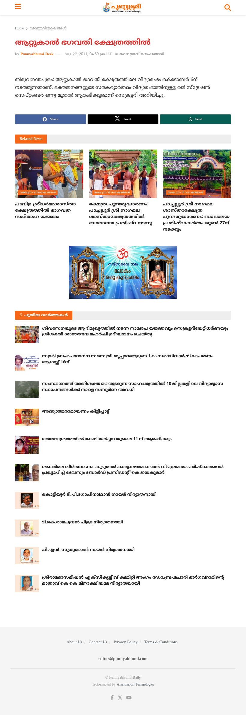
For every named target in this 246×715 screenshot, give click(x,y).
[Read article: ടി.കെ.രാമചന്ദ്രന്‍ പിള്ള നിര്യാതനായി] (27, 528)
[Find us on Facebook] (112, 698)
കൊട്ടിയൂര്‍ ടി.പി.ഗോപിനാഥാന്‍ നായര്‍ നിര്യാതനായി (99, 494)
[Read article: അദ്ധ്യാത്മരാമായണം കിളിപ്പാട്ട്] (27, 417)
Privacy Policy (126, 642)
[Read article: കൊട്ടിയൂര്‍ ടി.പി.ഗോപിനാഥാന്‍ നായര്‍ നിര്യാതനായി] (27, 500)
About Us (74, 642)
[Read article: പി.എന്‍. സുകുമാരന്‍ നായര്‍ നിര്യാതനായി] (27, 555)
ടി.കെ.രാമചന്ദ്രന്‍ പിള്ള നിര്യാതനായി (82, 522)
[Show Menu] (18, 7)
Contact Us (98, 642)
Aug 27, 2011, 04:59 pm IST (88, 54)
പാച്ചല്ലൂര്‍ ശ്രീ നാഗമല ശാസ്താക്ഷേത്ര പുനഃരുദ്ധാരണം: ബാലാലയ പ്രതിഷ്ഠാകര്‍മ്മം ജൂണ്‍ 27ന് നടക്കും (196, 216)
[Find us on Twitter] (120, 698)
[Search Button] (227, 7)
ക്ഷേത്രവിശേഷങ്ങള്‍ (48, 28)
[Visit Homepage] (122, 8)
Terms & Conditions (161, 642)
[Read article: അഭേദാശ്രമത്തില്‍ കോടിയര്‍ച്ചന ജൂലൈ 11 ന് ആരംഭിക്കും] (27, 444)
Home (19, 28)
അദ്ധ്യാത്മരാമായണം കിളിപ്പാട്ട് (76, 411)
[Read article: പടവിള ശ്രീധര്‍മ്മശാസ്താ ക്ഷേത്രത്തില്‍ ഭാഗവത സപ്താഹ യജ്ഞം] (49, 174)
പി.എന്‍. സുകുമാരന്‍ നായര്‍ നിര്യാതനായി (88, 550)
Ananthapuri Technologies (135, 685)
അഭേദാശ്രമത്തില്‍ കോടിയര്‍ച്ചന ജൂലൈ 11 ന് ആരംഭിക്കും (106, 439)
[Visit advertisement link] (123, 272)
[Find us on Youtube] (129, 698)
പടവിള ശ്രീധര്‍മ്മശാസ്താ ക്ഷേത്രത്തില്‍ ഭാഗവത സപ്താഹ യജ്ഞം (45, 210)
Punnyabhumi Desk (36, 54)
